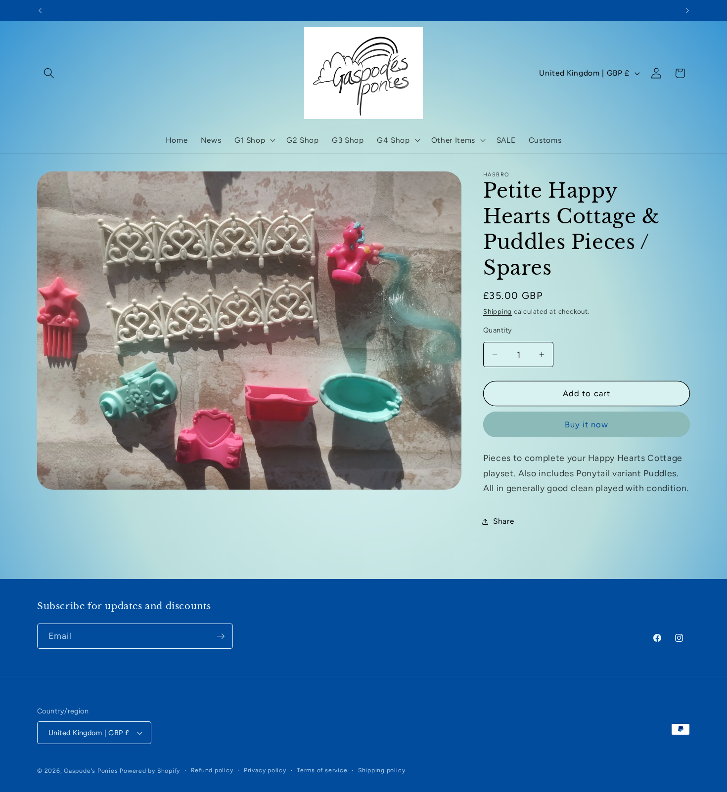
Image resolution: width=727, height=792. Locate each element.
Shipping (497, 311)
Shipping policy (382, 770)
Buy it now (587, 424)
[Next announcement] (687, 10)
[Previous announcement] (40, 10)
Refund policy (212, 770)
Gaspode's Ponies (91, 770)
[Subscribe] (220, 636)
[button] (49, 73)
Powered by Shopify (150, 770)
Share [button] (503, 521)
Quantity (497, 330)
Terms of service (322, 770)
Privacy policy (265, 770)
